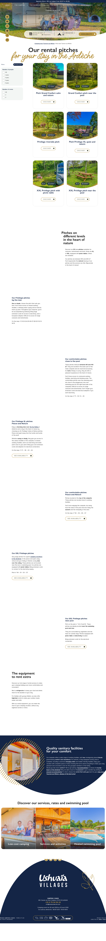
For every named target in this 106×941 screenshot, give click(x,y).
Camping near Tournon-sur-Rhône (44, 43)
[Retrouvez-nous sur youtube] (7, 21)
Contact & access (53, 10)
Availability (86, 34)
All (6, 72)
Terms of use (20, 918)
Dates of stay (38, 33)
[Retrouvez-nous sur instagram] (7, 31)
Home (8, 5)
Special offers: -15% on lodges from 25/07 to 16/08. (53, 1)
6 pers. (7, 83)
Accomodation (67, 33)
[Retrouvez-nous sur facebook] (7, 35)
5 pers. (7, 80)
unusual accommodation (54, 772)
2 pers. (7, 75)
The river (54, 5)
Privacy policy (101, 918)
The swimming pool (37, 5)
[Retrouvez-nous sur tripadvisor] (7, 26)
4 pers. (7, 77)
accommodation (83, 768)
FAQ (98, 5)
